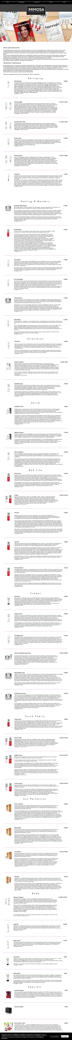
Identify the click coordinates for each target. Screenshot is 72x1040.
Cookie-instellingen (55, 1036)
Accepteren (64, 1036)
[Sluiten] (70, 1036)
